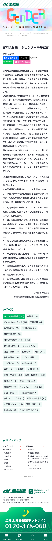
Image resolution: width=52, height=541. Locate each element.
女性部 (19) (32, 316)
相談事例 (31, 449)
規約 (6, 463)
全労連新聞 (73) (11, 328)
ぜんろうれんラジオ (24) (15, 322)
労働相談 (29, 446)
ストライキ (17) (11, 363)
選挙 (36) (38, 386)
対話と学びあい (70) (29, 410)
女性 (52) (19, 398)
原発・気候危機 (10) (36, 398)
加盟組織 (7, 466)
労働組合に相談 (34, 453)
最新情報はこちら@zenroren (41, 491)
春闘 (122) (40, 351)
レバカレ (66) (10, 410)
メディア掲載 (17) (30, 357)
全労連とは (7, 449)
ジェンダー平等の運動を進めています (36, 33)
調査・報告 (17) (11, 351)
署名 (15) (8, 369)
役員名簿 (7, 456)
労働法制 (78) (10, 380)
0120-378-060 (25, 525)
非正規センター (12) (13, 404)
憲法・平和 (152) (28, 380)
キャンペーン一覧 (16, 33)
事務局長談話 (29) (12, 333)
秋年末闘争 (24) (11, 357)
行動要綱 (7, 453)
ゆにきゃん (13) (29, 345)
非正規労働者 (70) (28, 392)
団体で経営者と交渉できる (38, 462)
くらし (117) (25, 386)
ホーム (5, 33)
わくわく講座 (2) (11, 345)
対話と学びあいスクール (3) (17, 339)
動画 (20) (19, 369)
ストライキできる (34, 465)
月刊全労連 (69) (29, 328)
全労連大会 (8, 469)
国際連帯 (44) (36, 322)
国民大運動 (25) (33, 404)
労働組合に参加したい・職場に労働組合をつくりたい (38, 457)
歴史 (6, 459)
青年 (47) (8, 398)
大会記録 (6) (33, 369)
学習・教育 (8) (10, 392)
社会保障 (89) (10, 386)
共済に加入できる (34, 468)
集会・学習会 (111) (13, 374)
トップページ (8, 446)
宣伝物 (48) (27, 351)
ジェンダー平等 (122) (14, 316)
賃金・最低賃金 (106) (35, 374)
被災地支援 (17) (29, 363)
